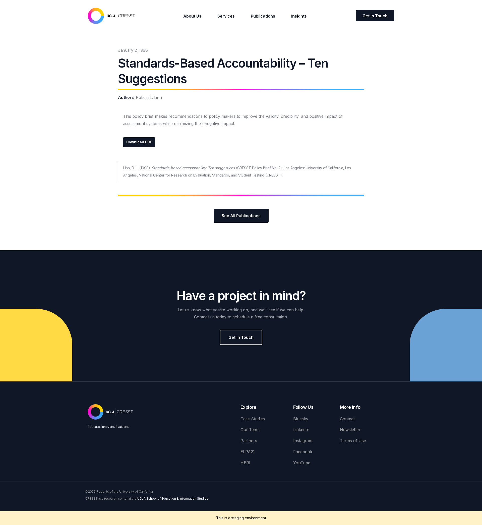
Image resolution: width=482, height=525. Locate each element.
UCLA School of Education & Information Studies (172, 498)
